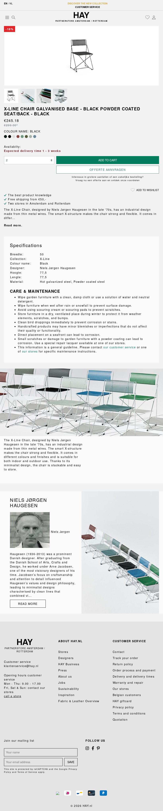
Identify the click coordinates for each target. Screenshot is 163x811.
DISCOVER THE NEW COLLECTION (88, 3)
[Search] (13, 17)
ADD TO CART (107, 160)
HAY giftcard (122, 701)
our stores (30, 351)
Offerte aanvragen (108, 170)
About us (65, 676)
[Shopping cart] (158, 17)
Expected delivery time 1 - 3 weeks (32, 151)
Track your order (125, 658)
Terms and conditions (129, 713)
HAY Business (68, 664)
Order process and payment (134, 670)
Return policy (123, 664)
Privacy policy (123, 707)
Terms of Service (27, 772)
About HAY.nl (70, 641)
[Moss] (26, 136)
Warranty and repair (128, 683)
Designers (66, 658)
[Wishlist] (147, 17)
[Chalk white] (13, 136)
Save (70, 762)
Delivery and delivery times (134, 676)
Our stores (121, 689)
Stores (63, 652)
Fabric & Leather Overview (78, 701)
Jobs (61, 683)
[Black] (9, 136)
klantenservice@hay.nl (21, 666)
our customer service (119, 347)
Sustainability (68, 689)
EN (5, 3)
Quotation (120, 719)
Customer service (87, 7)
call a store (12, 696)
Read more (28, 604)
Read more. (13, 225)
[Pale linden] (30, 136)
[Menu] (7, 17)
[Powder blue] (34, 136)
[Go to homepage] (81, 15)
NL (11, 3)
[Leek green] (22, 136)
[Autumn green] (5, 136)
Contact (119, 652)
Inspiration (66, 695)
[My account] (154, 17)
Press (62, 670)
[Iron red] (17, 136)
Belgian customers (127, 695)
